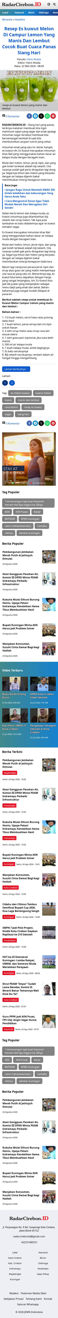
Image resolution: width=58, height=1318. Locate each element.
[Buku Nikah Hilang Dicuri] (15, 684)
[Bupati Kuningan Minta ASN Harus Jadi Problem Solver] (49, 630)
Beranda (7, 19)
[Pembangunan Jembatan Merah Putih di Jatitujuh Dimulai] (49, 556)
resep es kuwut (33, 407)
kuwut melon (43, 393)
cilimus (9, 533)
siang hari (23, 414)
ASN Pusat (22, 511)
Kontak (48, 1298)
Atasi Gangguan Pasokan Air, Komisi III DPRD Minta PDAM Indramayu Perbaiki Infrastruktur (20, 579)
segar (8, 414)
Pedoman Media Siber (34, 1293)
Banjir (37, 511)
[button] (6, 12)
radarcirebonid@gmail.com (29, 1236)
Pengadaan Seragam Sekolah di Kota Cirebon (43, 729)
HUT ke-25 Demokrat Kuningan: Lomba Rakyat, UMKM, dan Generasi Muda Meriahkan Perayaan (19, 962)
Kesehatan (43, 1268)
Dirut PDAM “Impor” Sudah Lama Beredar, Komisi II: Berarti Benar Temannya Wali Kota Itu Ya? (20, 989)
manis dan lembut (28, 400)
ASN (7, 511)
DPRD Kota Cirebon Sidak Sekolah (42, 695)
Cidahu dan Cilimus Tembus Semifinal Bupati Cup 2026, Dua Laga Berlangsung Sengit (20, 908)
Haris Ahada (34, 59)
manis (8, 400)
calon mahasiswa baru (18, 526)
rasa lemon (11, 407)
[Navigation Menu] (54, 5)
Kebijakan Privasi (14, 1298)
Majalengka (10, 772)
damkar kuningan (29, 533)
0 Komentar (12, 116)
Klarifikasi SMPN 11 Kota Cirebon (14, 727)
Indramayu (9, 805)
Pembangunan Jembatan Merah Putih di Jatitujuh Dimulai (18, 555)
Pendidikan (10, 940)
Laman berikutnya (15, 369)
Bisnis (31, 12)
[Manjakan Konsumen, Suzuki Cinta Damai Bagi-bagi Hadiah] (49, 648)
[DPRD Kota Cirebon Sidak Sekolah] (43, 684)
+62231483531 (29, 1242)
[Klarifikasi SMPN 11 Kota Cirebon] (15, 715)
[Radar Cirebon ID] (21, 4)
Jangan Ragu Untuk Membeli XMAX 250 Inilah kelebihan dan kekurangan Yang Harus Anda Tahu (30, 193)
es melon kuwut (20, 393)
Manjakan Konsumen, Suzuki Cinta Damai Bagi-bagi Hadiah (20, 647)
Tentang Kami (34, 1298)
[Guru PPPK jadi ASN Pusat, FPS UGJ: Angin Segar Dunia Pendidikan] (49, 1021)
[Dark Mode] (48, 5)
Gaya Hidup (43, 1274)
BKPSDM (10, 519)
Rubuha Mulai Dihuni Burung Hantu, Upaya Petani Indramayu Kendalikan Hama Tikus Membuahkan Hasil (20, 604)
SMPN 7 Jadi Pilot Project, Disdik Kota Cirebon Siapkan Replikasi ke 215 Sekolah (20, 931)
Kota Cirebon (10, 887)
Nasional (19, 12)
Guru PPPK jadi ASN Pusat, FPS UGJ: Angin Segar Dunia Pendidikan (19, 1020)
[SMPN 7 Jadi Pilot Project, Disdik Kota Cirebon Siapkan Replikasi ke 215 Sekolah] (49, 932)
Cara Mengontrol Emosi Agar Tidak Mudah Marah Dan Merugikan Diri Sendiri (27, 204)
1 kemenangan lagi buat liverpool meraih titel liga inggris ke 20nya (24, 503)
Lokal (5, 12)
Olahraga (44, 12)
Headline (20, 19)
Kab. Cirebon (15, 1263)
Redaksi (14, 1293)
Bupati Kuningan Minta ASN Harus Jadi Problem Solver (20, 626)
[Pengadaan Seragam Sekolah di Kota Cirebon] (43, 715)
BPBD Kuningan (30, 519)
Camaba (42, 526)
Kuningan (9, 864)
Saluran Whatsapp (28, 1304)
